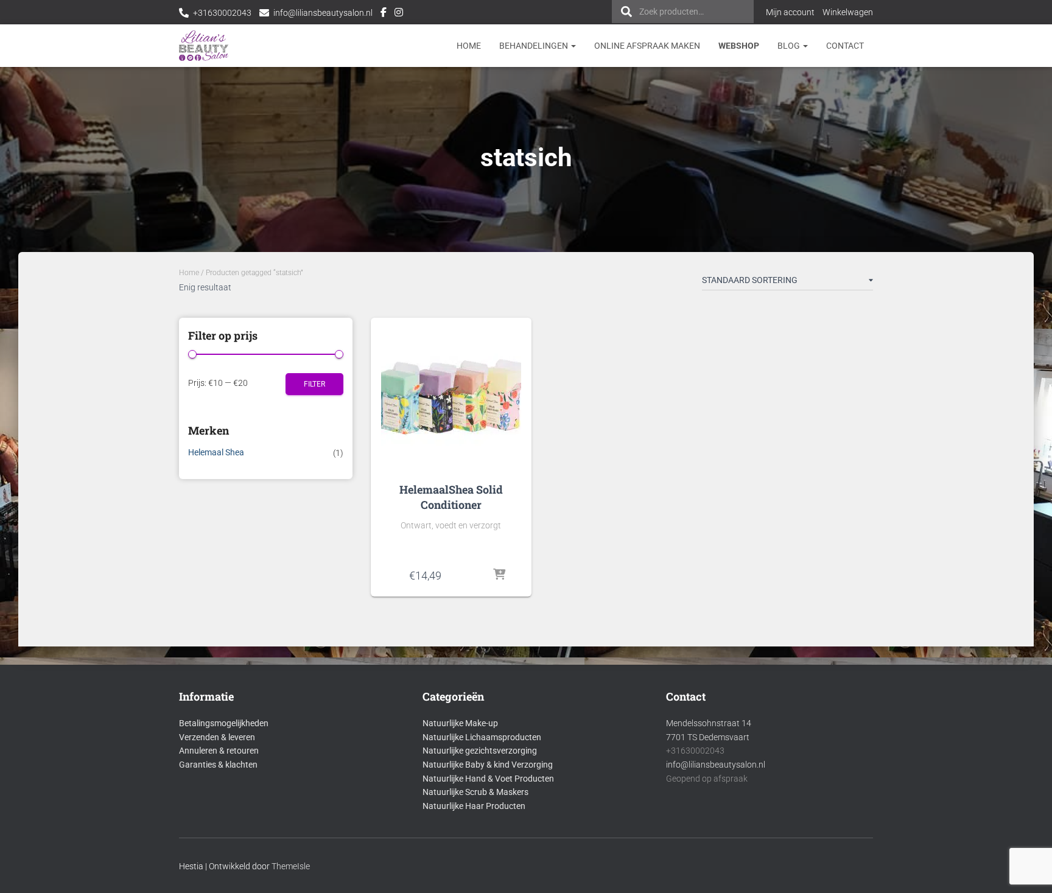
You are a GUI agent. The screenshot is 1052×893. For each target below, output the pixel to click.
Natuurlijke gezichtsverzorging (480, 750)
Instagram (398, 14)
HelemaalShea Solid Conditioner (451, 497)
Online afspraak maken (647, 46)
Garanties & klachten (218, 764)
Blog (789, 46)
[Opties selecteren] (499, 575)
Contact (845, 46)
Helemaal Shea (216, 452)
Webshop (738, 46)
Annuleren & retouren (219, 750)
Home (469, 46)
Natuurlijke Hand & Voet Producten (488, 778)
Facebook (383, 14)
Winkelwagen (847, 12)
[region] (894, 805)
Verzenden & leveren (217, 737)
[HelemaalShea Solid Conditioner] (451, 397)
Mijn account (790, 12)
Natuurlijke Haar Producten (474, 806)
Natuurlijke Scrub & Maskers (475, 792)
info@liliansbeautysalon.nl (323, 13)
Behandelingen (534, 46)
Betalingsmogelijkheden (223, 723)
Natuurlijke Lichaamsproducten (482, 737)
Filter (314, 384)
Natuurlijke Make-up (460, 723)
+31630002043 (222, 13)
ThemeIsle (291, 866)
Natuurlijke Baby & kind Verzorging (488, 764)
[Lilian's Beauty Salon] (204, 45)
